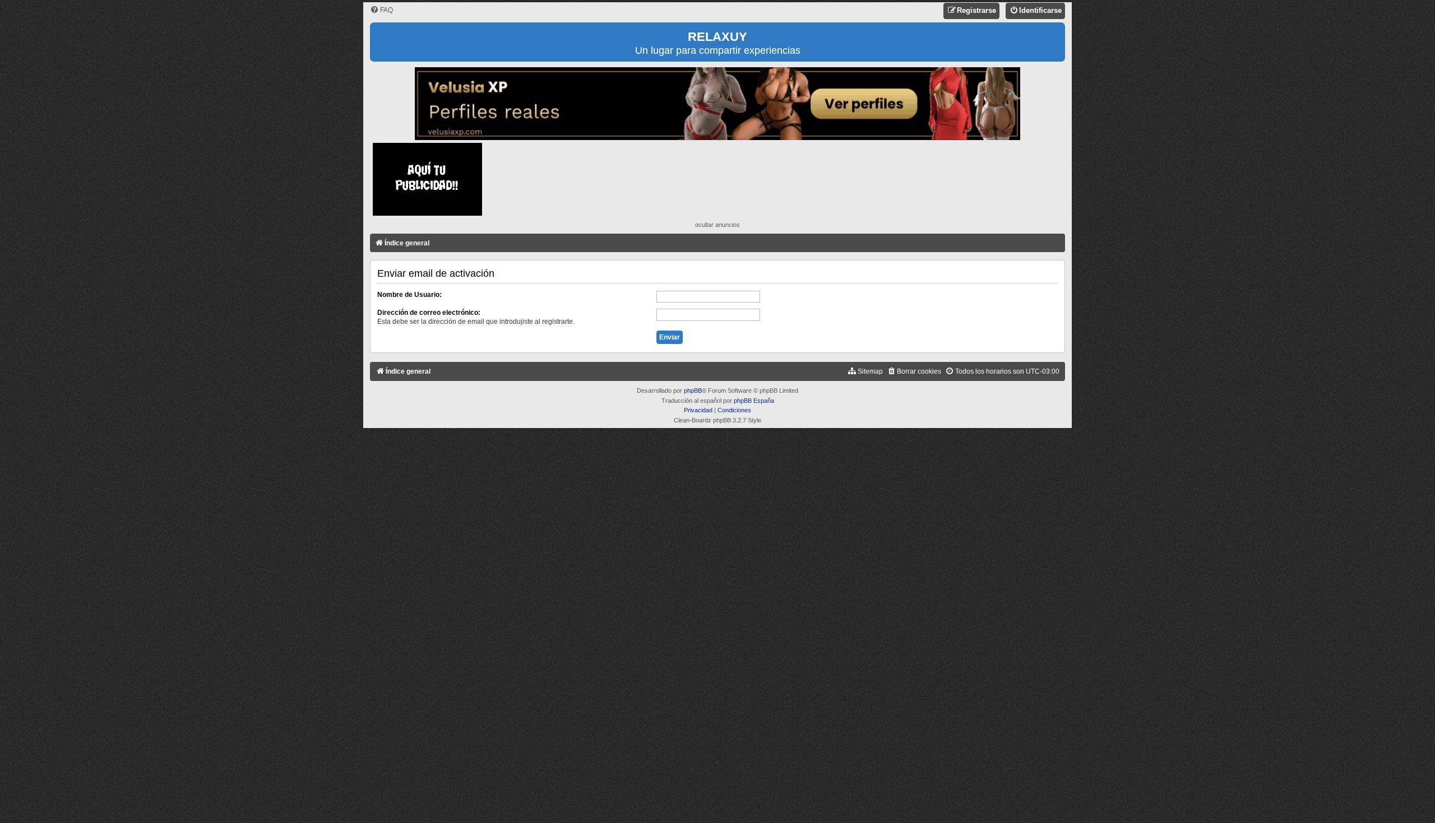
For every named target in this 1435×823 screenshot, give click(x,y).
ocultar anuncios (717, 224)
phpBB (693, 390)
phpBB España (754, 400)
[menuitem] (381, 10)
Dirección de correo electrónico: (428, 313)
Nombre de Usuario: (409, 295)
